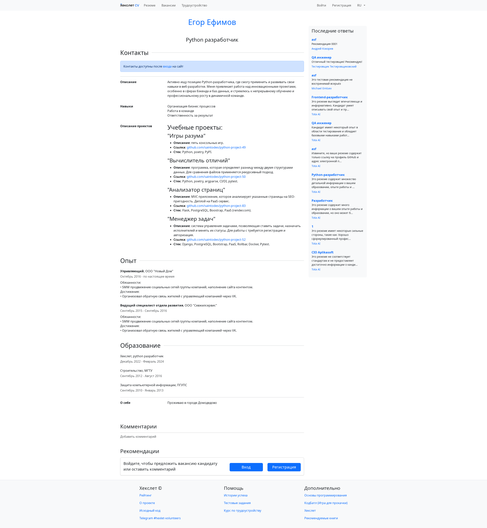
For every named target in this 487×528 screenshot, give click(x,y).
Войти (321, 5)
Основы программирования (325, 495)
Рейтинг (145, 495)
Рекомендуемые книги (321, 518)
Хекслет (310, 510)
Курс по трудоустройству (242, 510)
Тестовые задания (237, 503)
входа (167, 66)
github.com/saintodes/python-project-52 (216, 239)
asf (314, 39)
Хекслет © (150, 488)
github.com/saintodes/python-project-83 (216, 206)
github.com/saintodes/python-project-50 (216, 177)
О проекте (147, 503)
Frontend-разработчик (330, 97)
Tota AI (316, 114)
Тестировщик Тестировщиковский (334, 66)
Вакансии (169, 5)
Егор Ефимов (212, 22)
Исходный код (149, 510)
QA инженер (321, 57)
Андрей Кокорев (322, 48)
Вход (246, 467)
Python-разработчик (328, 175)
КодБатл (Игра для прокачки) (326, 503)
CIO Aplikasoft (322, 252)
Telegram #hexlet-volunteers (160, 518)
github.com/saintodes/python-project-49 (216, 147)
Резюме (149, 5)
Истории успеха (235, 495)
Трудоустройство (194, 5)
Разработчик (322, 200)
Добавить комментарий (138, 436)
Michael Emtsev (322, 88)
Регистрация (341, 5)
